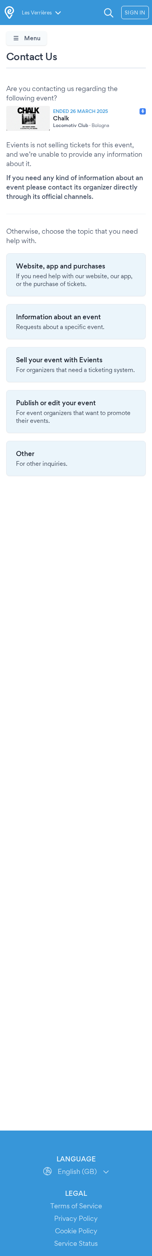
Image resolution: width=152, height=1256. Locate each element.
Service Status (76, 1243)
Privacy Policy (76, 1218)
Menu (32, 38)
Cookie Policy (76, 1231)
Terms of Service (76, 1206)
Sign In (135, 12)
